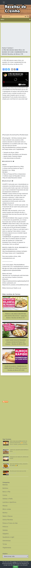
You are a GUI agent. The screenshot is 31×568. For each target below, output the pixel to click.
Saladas (5, 530)
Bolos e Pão (6, 492)
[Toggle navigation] (3, 2)
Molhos (5, 512)
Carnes (9, 48)
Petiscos (5, 526)
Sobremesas (7, 540)
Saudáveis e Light (8, 537)
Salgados (6, 533)
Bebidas (5, 485)
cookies (14, 562)
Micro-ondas (7, 509)
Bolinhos (5, 488)
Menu (2, 19)
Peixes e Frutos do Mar (10, 523)
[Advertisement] (15, 35)
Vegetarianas (7, 547)
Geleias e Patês (8, 498)
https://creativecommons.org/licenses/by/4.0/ (16, 281)
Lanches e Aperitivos (9, 502)
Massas (5, 505)
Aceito (15, 566)
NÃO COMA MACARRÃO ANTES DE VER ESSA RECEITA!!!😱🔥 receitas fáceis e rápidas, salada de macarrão (18, 443)
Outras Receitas (8, 519)
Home (4, 48)
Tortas (5, 544)
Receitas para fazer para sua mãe (18, 471)
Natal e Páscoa (7, 516)
